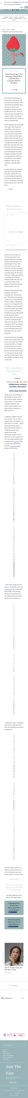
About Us (5, 1049)
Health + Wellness (19, 17)
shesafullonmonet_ (8, 998)
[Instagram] (12, 1012)
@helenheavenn (18, 378)
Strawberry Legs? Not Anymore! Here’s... (12, 31)
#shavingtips (13, 386)
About (14, 20)
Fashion (6, 17)
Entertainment (18, 18)
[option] (14, 959)
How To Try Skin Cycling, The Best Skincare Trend (13, 969)
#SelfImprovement (13, 384)
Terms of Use (6, 1059)
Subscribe (23, 9)
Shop (25, 18)
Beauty (11, 17)
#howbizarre (23, 384)
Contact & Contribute (7, 1057)
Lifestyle (10, 18)
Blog (8, 29)
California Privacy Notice (8, 1055)
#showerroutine (21, 386)
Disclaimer (16, 1093)
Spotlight (4, 18)
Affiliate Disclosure (7, 1053)
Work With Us (8, 1045)
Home (3, 29)
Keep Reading (8, 972)
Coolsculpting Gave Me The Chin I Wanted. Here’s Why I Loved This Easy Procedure (14, 908)
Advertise (5, 1051)
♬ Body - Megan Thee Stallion (17, 390)
